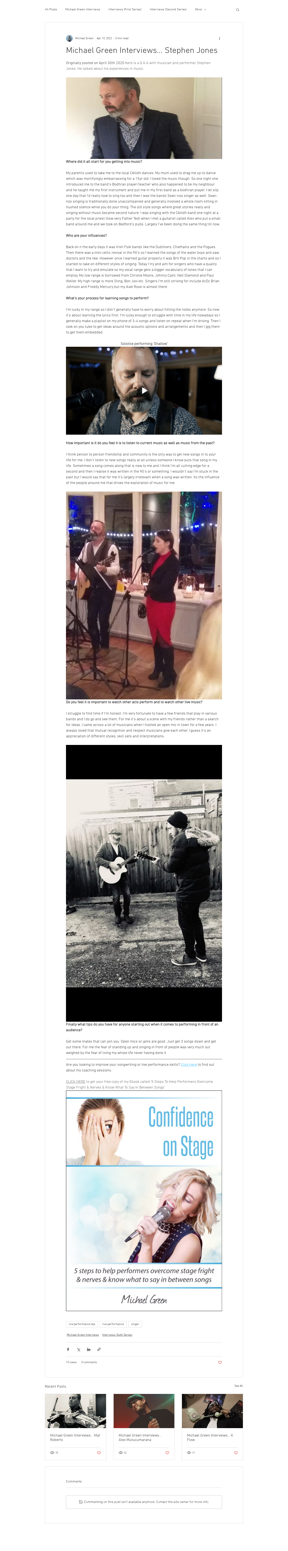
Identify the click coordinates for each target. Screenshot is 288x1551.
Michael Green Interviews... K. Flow (210, 1437)
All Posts (51, 9)
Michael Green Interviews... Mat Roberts (75, 1437)
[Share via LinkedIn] (89, 1349)
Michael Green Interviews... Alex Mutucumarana (140, 1437)
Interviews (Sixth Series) (117, 1335)
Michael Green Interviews (82, 9)
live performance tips (82, 1324)
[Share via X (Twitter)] (78, 1349)
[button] (238, 9)
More (198, 9)
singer (135, 1324)
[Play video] (144, 390)
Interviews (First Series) (125, 9)
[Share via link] (99, 1349)
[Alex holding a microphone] (144, 1411)
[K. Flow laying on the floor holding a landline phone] (212, 1411)
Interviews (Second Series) (168, 9)
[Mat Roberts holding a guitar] (75, 1411)
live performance (113, 1324)
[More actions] (219, 38)
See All (238, 1386)
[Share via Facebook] (68, 1349)
